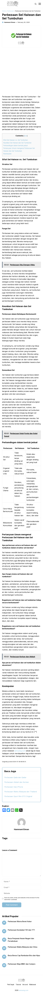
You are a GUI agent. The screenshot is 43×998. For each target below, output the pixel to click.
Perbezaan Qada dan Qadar (15, 777)
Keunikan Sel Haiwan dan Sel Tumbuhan (17, 143)
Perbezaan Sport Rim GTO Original (18, 796)
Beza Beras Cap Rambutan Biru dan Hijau (24, 955)
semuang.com (19, 751)
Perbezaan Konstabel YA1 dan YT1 (21, 930)
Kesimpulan (7, 154)
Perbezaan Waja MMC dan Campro (21, 964)
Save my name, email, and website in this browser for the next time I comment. (21, 898)
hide (25, 136)
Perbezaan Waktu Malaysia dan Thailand (20, 792)
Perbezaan (10, 11)
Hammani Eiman (9, 22)
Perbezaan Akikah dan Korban (16, 782)
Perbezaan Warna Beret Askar (20, 921)
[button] (36, 4)
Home (4, 11)
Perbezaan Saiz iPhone (13, 787)
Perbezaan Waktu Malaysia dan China (22, 947)
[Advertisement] (21, 72)
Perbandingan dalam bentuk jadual (15, 146)
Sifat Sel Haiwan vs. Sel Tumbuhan (15, 140)
